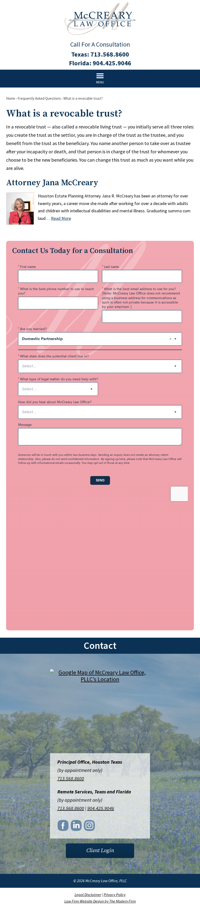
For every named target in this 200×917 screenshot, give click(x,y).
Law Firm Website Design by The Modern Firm (100, 901)
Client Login (100, 850)
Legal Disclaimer (88, 894)
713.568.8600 (109, 54)
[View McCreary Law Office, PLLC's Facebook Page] (63, 827)
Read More (61, 218)
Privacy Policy (115, 894)
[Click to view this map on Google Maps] (100, 711)
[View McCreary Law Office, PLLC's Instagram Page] (90, 827)
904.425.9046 (112, 63)
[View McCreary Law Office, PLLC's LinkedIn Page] (76, 827)
